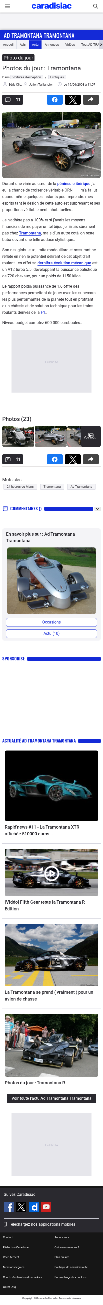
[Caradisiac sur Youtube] (46, 1207)
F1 (43, 312)
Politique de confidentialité (71, 1267)
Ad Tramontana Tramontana (39, 35)
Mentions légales (13, 1267)
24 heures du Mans (20, 486)
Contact (8, 1237)
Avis (23, 44)
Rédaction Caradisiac (16, 1247)
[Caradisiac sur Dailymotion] (34, 1207)
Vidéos (70, 44)
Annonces (52, 44)
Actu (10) (52, 633)
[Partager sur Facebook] (56, 98)
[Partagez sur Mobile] (92, 98)
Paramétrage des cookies (70, 1277)
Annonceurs (61, 1237)
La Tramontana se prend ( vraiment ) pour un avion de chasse (49, 995)
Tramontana (30, 233)
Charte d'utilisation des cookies (22, 1277)
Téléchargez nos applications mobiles (42, 1224)
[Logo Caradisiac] (52, 10)
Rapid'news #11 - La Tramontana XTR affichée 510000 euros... (42, 830)
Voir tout (90, 437)
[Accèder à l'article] (51, 786)
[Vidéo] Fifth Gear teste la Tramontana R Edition (45, 905)
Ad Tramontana (81, 486)
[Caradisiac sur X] (22, 1207)
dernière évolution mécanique (64, 263)
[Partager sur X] (74, 98)
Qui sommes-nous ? (66, 1247)
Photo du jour (18, 58)
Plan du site (61, 1257)
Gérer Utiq (9, 1287)
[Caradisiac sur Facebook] (9, 1207)
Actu (35, 44)
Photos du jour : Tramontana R (35, 1082)
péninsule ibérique (73, 183)
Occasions (51, 622)
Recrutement (11, 1257)
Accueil (8, 44)
